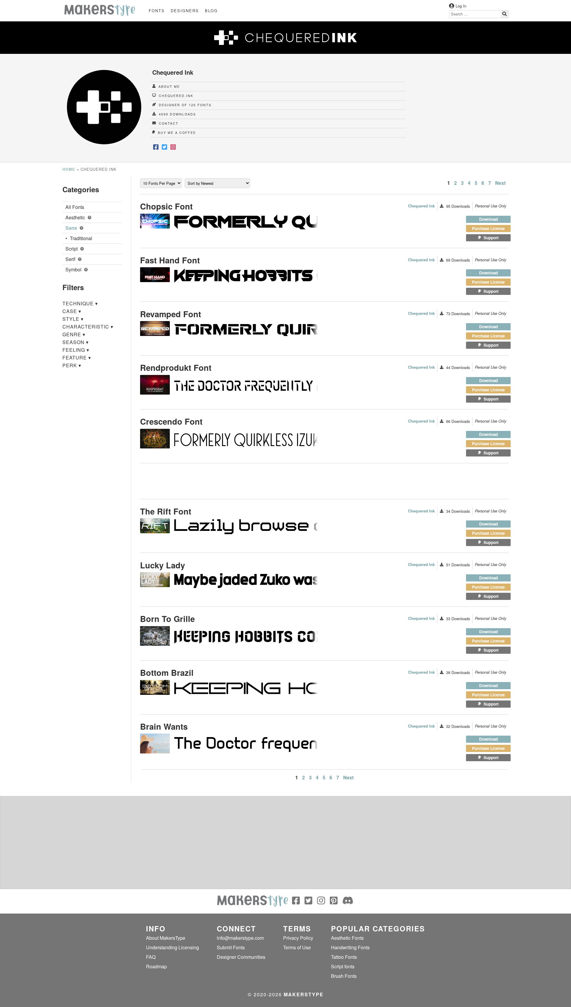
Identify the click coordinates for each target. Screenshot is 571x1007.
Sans (71, 227)
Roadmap (156, 966)
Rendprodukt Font (175, 367)
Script (72, 248)
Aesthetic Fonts (347, 937)
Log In (461, 6)
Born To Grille (167, 618)
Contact (167, 123)
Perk (71, 365)
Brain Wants (164, 726)
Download (488, 219)
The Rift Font (165, 511)
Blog (211, 10)
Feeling (75, 349)
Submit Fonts (231, 947)
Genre (73, 334)
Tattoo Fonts (344, 956)
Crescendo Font (171, 421)
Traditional (81, 238)
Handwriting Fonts (350, 947)
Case (71, 311)
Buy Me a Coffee (176, 132)
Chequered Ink (421, 206)
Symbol (74, 269)
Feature (76, 357)
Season (75, 342)
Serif (70, 259)
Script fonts (342, 966)
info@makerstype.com (240, 937)
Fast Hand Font (170, 260)
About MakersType (165, 937)
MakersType (304, 994)
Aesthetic (75, 217)
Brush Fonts (344, 975)
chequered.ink (175, 95)
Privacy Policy (298, 937)
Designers (185, 10)
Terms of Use (297, 947)
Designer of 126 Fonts (184, 105)
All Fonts (74, 207)
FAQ (151, 956)
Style (73, 318)
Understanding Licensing (172, 947)
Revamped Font (170, 314)
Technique (80, 303)
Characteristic (87, 326)
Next (500, 182)
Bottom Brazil (167, 672)
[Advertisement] (459, 108)
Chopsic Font (166, 206)
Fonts (157, 10)
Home (68, 169)
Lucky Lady (162, 565)
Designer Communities (241, 956)
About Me (168, 86)
